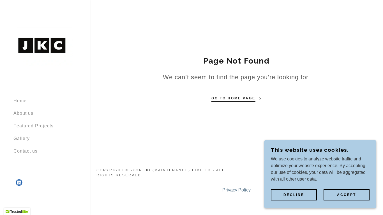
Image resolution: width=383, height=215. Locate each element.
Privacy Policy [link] (236, 190)
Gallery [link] (21, 138)
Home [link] (20, 100)
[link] (44, 46)
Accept (346, 195)
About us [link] (23, 113)
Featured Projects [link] (33, 125)
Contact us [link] (25, 151)
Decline (293, 195)
